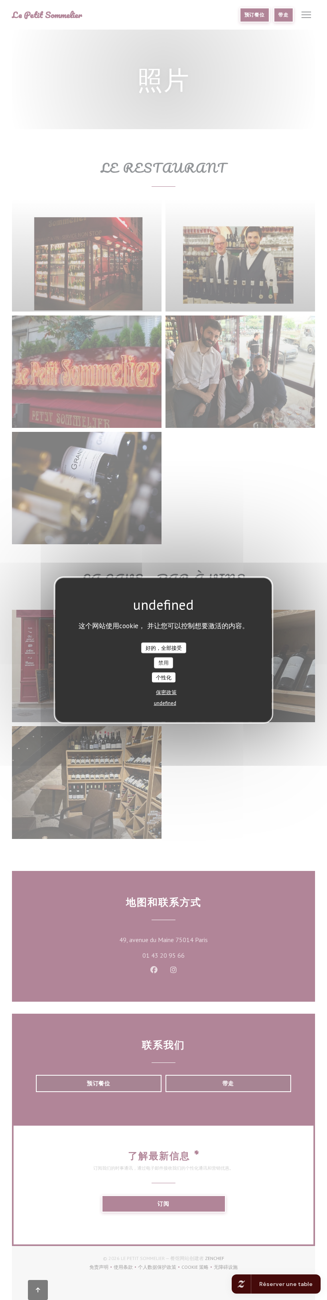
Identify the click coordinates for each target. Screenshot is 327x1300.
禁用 (163, 662)
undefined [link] (165, 703)
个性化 (163, 677)
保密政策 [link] (166, 692)
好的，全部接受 (164, 647)
